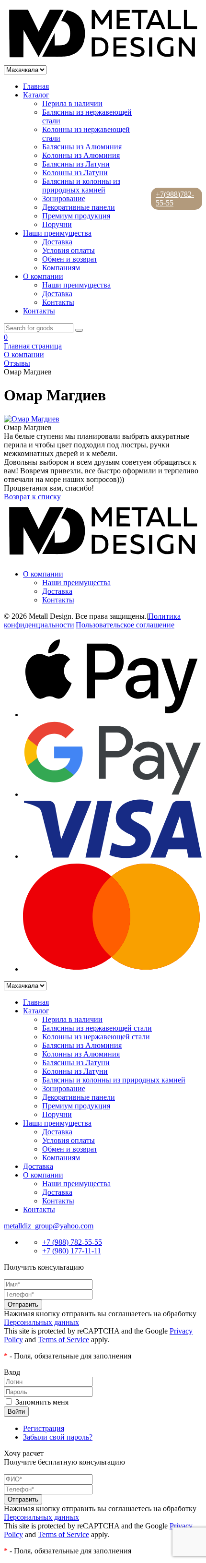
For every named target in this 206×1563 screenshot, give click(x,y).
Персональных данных (41, 1322)
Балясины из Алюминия (82, 147)
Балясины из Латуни (76, 164)
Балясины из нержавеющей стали (97, 1028)
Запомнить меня (42, 1402)
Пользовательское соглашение (125, 625)
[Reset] (79, 330)
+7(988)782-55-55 (175, 198)
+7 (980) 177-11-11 (71, 1251)
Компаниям (61, 268)
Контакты (58, 302)
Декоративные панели (78, 207)
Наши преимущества (57, 233)
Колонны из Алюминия (81, 155)
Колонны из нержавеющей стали (96, 1037)
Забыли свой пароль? (57, 1437)
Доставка (57, 242)
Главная (36, 86)
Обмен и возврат (69, 259)
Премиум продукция (76, 216)
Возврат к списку (32, 497)
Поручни (57, 224)
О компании (43, 276)
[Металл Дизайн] (103, 61)
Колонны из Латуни (75, 172)
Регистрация (43, 1428)
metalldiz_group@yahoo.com (48, 1226)
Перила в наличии (72, 103)
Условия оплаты (68, 250)
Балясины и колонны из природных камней (81, 185)
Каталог (36, 95)
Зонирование (63, 198)
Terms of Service (63, 1339)
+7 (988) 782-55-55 (72, 1242)
